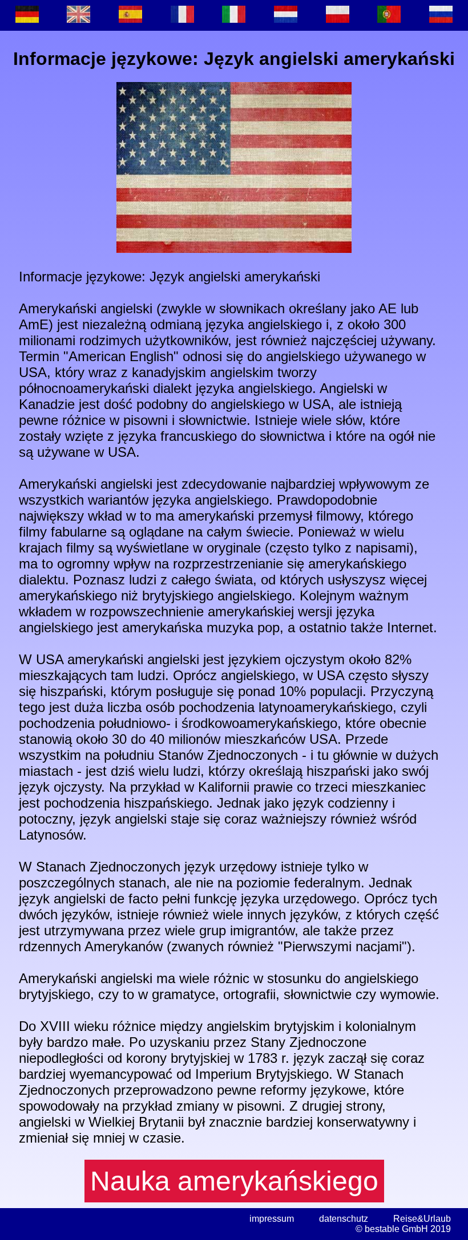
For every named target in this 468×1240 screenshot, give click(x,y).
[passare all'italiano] (234, 15)
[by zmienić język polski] (337, 15)
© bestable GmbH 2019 (403, 1229)
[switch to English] (79, 15)
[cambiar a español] (130, 15)
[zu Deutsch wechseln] (27, 15)
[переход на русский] (440, 15)
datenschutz (343, 1218)
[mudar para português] (389, 15)
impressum (271, 1218)
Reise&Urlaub (422, 1218)
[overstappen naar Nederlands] (285, 15)
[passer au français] (182, 15)
